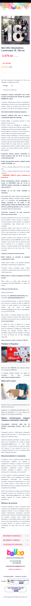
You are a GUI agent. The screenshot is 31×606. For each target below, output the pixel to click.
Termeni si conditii (20, 576)
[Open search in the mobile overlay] (24, 8)
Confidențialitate (8, 576)
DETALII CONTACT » (15, 569)
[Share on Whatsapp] (28, 75)
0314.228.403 (17, 563)
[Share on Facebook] (18, 75)
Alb (12, 86)
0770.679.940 (17, 561)
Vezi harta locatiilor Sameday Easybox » (14, 112)
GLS (23, 240)
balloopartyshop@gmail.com (9, 309)
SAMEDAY (18, 240)
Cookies (3, 581)
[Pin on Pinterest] (24, 75)
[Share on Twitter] (21, 75)
